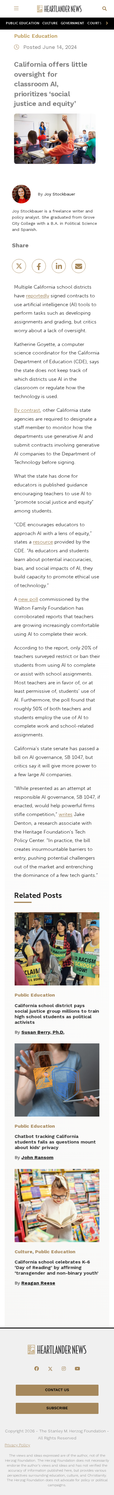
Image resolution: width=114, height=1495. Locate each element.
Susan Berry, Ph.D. (42, 1032)
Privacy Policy (17, 1445)
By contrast (27, 410)
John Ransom (37, 1157)
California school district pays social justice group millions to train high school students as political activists (57, 1014)
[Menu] (17, 8)
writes (65, 814)
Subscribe (57, 1408)
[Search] (104, 9)
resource (43, 542)
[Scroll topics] (106, 24)
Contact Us (57, 1390)
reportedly (37, 296)
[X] (50, 1369)
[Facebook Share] (39, 268)
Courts (94, 23)
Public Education (22, 23)
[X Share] (19, 268)
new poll (28, 599)
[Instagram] (63, 1369)
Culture (50, 23)
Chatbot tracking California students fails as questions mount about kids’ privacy (55, 1142)
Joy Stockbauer (59, 194)
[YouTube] (77, 1369)
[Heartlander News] (59, 9)
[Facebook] (36, 1369)
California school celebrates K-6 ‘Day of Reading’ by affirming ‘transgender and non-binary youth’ (57, 1267)
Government (72, 23)
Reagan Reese (38, 1283)
